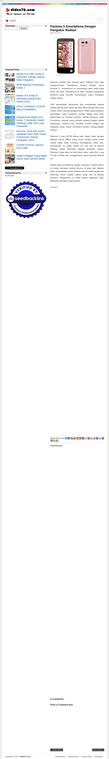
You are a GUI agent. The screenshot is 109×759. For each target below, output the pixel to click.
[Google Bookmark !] (51, 440)
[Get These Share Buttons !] (103, 438)
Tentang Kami (73, 757)
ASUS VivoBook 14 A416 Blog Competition (30, 108)
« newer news (56, 750)
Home (13, 20)
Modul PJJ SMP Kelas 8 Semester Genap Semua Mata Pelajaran (30, 77)
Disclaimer (99, 757)
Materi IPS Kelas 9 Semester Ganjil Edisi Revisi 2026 (28, 98)
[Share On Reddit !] (86, 438)
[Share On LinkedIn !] (89, 438)
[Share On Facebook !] (69, 438)
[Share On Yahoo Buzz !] (100, 438)
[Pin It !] (83, 438)
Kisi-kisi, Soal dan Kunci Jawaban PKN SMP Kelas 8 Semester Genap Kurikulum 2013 (31, 136)
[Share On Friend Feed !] (94, 438)
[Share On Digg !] (80, 438)
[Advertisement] (77, 311)
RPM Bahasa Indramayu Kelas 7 (30, 86)
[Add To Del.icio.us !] (74, 438)
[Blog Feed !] (57, 440)
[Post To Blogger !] (91, 438)
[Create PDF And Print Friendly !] (54, 440)
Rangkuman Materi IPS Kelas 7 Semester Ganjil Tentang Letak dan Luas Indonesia (30, 122)
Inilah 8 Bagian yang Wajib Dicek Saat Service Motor (31, 157)
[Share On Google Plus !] (72, 438)
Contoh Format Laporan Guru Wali (30, 146)
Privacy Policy (86, 757)
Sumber (53, 187)
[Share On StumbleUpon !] (77, 438)
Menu (99, 20)
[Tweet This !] (66, 438)
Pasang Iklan (60, 757)
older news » (98, 750)
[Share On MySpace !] (97, 438)
